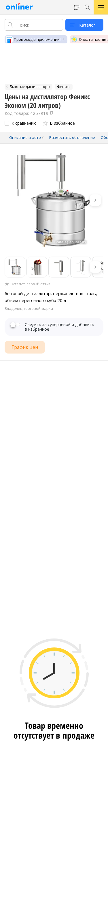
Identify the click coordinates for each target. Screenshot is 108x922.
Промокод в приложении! (37, 39)
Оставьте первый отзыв (30, 284)
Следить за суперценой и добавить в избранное (59, 327)
